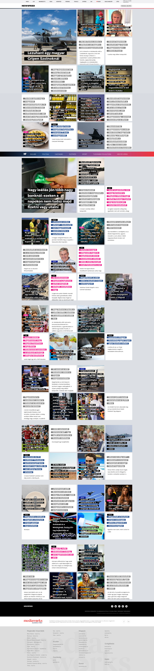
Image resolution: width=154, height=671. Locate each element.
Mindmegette (42, 1)
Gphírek (84, 1)
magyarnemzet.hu (58, 644)
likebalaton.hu (83, 642)
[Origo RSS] (126, 606)
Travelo (76, 1)
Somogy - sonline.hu (33, 661)
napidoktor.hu (82, 644)
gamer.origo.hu (83, 640)
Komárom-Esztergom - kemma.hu (36, 657)
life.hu (106, 635)
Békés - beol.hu (31, 638)
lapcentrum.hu (109, 653)
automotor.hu (82, 636)
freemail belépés (126, 6)
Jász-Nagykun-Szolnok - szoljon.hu (37, 655)
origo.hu (55, 650)
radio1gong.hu (109, 662)
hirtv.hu (55, 648)
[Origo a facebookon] (112, 606)
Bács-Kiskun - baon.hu (33, 633)
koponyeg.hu (108, 648)
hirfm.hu (107, 664)
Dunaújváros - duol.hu (33, 644)
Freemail (67, 1)
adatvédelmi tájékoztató (90, 611)
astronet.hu (82, 633)
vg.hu (54, 660)
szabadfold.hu (57, 646)
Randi (99, 1)
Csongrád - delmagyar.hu (34, 642)
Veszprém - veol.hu (58, 633)
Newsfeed (58, 1)
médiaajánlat (127, 611)
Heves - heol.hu (31, 653)
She (91, 1)
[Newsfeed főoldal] (28, 606)
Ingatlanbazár (108, 1)
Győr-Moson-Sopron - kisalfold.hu (36, 648)
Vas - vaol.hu (56, 631)
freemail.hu (108, 646)
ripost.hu (107, 631)
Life (34, 1)
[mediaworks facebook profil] (124, 621)
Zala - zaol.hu (57, 635)
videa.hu (107, 650)
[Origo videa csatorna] (123, 606)
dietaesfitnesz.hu (83, 650)
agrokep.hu (56, 662)
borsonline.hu (82, 666)
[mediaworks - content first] (33, 621)
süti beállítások (113, 611)
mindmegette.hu (83, 646)
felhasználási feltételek (103, 611)
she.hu (106, 637)
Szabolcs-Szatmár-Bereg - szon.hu (37, 663)
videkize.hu (82, 655)
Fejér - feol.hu (31, 646)
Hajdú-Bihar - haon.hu (33, 650)
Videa (51, 1)
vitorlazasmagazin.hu (85, 653)
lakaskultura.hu (83, 638)
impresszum (120, 611)
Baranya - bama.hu (32, 636)
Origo (27, 1)
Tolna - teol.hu (31, 665)
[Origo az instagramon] (119, 606)
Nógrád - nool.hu (32, 659)
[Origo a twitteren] (116, 606)
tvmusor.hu (82, 657)
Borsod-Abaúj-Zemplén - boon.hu (36, 640)
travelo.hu (81, 648)
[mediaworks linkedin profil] (128, 621)
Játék (117, 1)
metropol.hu (108, 633)
